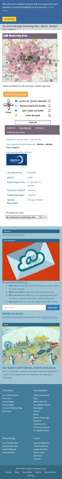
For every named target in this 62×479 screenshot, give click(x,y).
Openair (37, 458)
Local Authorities (10, 442)
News (36, 414)
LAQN (30, 177)
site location (23, 139)
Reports (37, 420)
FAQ (35, 398)
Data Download (40, 446)
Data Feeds (38, 452)
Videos (36, 411)
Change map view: (15, 212)
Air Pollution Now (10, 395)
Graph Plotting (40, 449)
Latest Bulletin (9, 449)
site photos (35, 139)
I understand (9, 19)
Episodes (6, 411)
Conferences (39, 423)
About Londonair (41, 395)
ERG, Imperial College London (34, 468)
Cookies (38, 472)
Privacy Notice (50, 472)
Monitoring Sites (10, 446)
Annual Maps (8, 401)
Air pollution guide (42, 404)
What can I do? (40, 401)
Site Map (31, 475)
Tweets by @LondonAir (13, 234)
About (17, 472)
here (55, 301)
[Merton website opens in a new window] (16, 159)
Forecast (6, 398)
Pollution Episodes (16, 132)
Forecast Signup (41, 427)
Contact (8, 472)
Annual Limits (8, 452)
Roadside (32, 172)
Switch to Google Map (15, 94)
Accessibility (27, 472)
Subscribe (53, 307)
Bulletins (11, 127)
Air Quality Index (41, 430)
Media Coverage (41, 417)
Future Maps (8, 404)
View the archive (50, 317)
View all (33, 122)
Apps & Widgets (41, 442)
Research (38, 407)
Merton (28, 152)
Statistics (40, 127)
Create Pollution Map (12, 407)
